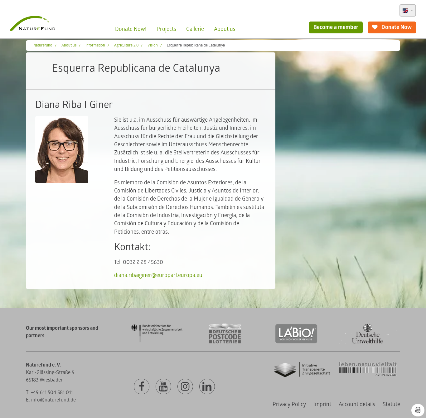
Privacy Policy (289, 404)
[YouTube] (163, 387)
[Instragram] (185, 387)
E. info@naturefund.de (51, 400)
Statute (391, 404)
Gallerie (195, 29)
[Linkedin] (207, 387)
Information (95, 45)
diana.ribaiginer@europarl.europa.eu (158, 275)
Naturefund (42, 45)
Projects (166, 29)
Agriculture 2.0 (126, 45)
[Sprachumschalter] (407, 10)
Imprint (322, 404)
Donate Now (396, 27)
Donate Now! (131, 29)
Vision (153, 45)
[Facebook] (141, 387)
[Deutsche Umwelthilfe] (368, 342)
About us (224, 29)
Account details (357, 404)
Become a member (335, 27)
